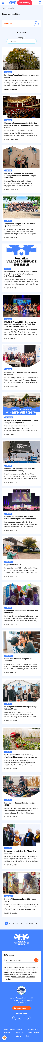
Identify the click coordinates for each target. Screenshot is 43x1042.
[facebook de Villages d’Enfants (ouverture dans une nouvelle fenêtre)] (24, 1018)
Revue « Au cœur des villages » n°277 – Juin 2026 (20, 660)
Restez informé (9, 955)
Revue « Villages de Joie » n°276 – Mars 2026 (20, 900)
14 (21, 923)
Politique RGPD (33, 1029)
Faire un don (23, 2)
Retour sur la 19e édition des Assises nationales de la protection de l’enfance (20, 518)
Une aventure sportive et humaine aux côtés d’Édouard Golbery (19, 469)
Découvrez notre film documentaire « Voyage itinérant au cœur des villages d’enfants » (20, 175)
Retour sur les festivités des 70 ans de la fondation (20, 852)
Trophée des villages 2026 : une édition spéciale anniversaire (19, 225)
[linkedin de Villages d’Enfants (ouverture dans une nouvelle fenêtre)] (19, 1018)
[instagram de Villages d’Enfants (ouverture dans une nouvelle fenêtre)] (14, 1018)
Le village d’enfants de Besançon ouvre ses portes (21, 76)
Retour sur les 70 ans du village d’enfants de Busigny (20, 373)
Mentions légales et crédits (13, 1029)
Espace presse (33, 1033)
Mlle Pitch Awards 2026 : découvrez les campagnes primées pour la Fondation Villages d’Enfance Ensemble (20, 324)
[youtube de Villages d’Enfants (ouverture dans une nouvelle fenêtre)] (29, 1018)
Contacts (17, 1036)
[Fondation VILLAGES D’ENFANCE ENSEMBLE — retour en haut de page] (12, 2)
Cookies (7, 1033)
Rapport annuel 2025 (12, 565)
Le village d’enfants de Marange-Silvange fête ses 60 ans (20, 708)
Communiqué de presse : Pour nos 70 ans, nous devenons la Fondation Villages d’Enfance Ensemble (20, 274)
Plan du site (19, 1033)
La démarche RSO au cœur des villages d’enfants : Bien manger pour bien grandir (20, 756)
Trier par (21, 38)
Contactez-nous (20, 1008)
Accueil (4, 8)
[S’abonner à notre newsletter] (36, 960)
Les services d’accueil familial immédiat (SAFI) (20, 804)
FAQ (27, 1036)
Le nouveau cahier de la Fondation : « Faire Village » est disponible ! (21, 421)
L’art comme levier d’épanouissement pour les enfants (21, 612)
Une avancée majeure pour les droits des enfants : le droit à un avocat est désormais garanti (21, 125)
